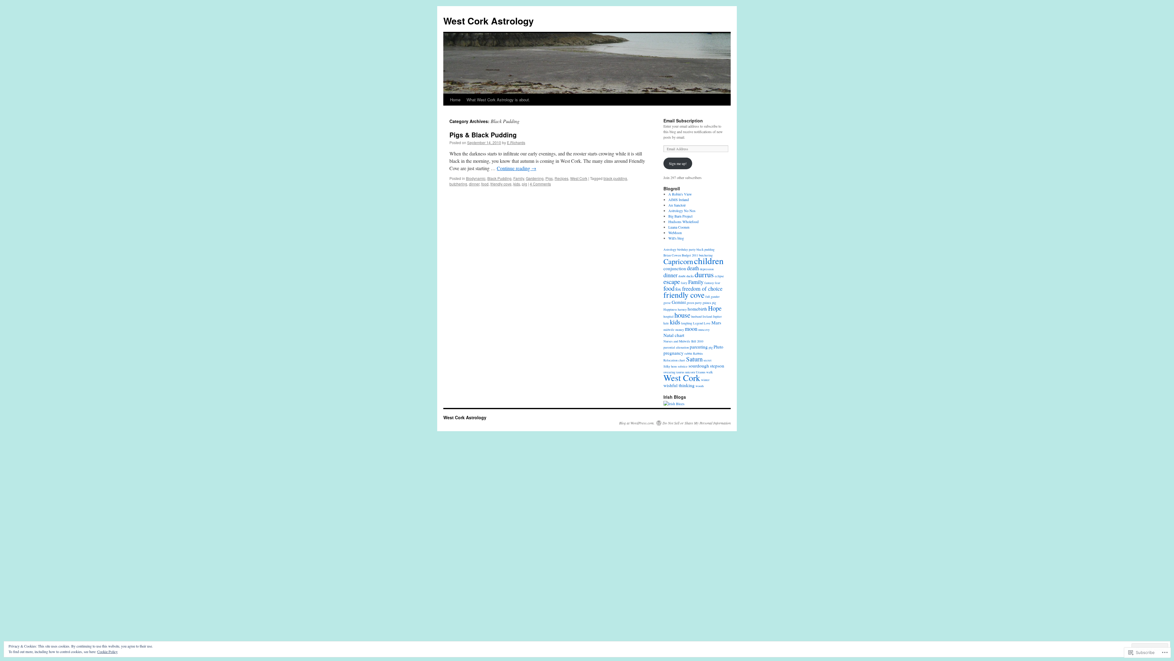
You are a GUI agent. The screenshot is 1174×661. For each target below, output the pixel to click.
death (693, 268)
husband (696, 316)
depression (707, 269)
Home (455, 100)
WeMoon (675, 232)
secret (707, 360)
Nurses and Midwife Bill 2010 (683, 341)
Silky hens (670, 366)
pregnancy (673, 353)
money (679, 329)
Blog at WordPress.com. (637, 422)
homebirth (697, 309)
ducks (690, 276)
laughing (686, 323)
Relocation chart (674, 360)
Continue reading (516, 168)
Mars (716, 322)
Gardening (535, 178)
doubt (681, 276)
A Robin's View (680, 194)
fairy (684, 283)
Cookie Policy (107, 651)
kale (666, 323)
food (485, 183)
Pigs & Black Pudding (483, 134)
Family (518, 178)
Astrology (669, 249)
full (707, 296)
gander (715, 296)
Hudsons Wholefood (683, 221)
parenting (699, 347)
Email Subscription (683, 121)
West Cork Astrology (488, 20)
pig (524, 183)
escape (671, 281)
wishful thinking (679, 385)
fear (717, 283)
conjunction (674, 268)
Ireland (707, 316)
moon (691, 328)
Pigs (549, 178)
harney (682, 309)
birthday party (686, 249)
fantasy (709, 283)
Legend (698, 323)
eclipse (719, 276)
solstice (683, 366)
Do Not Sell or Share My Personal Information (697, 422)
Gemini (679, 302)
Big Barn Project (680, 216)
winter (705, 380)
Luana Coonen (678, 227)
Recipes (561, 178)
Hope (715, 308)
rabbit (688, 353)
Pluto (718, 347)
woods (700, 386)
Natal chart (673, 335)
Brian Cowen (672, 255)
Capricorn (678, 261)
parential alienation (676, 347)
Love (707, 323)
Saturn (694, 359)
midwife (668, 329)
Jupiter (717, 316)
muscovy (704, 329)
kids (516, 183)
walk (709, 372)
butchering (458, 183)
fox (678, 289)
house (682, 314)
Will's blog (676, 238)
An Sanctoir (677, 205)
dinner (474, 183)
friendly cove (500, 183)
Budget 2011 (690, 255)
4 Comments (540, 183)
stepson (717, 366)
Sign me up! (678, 163)
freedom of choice (702, 288)
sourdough (699, 366)
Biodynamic (475, 178)
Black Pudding (499, 178)
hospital (668, 316)
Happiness (670, 309)
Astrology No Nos (682, 210)
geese (667, 303)
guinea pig (709, 303)
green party (694, 303)
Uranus (700, 372)
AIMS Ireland (678, 199)
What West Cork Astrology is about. (498, 100)
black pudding (615, 178)
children (709, 261)
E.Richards (516, 142)
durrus (704, 274)
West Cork (578, 178)
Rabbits (698, 353)
